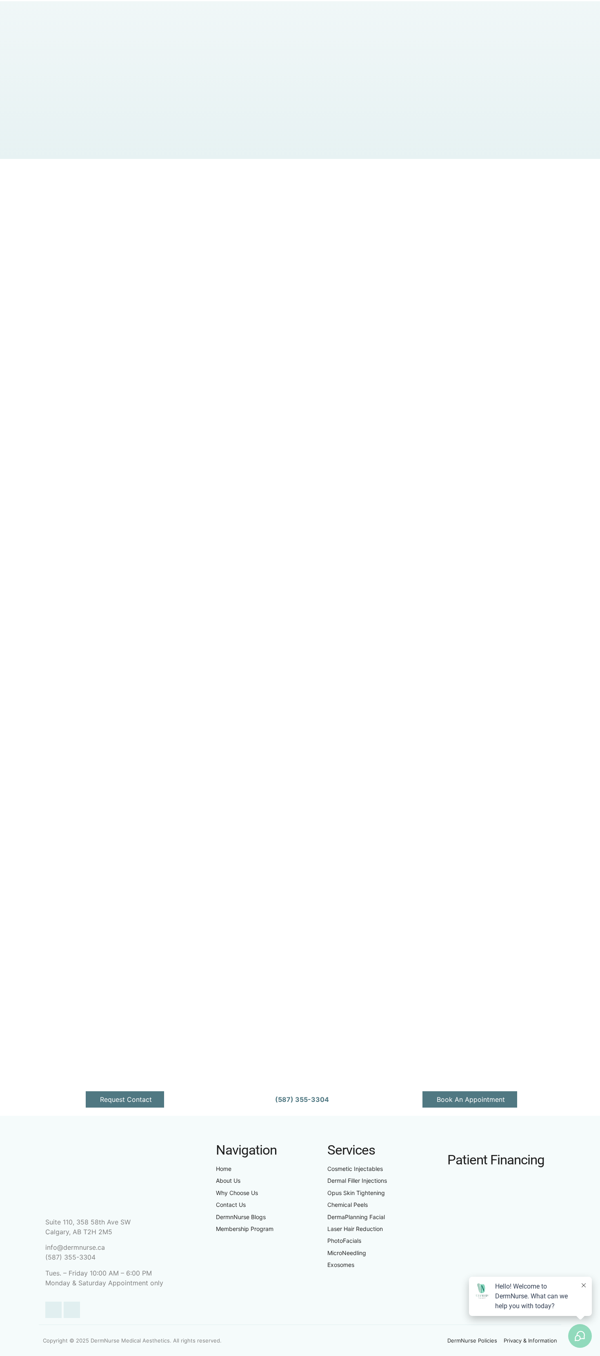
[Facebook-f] (53, 1310)
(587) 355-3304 (70, 1257)
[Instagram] (72, 1310)
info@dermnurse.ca (75, 1247)
